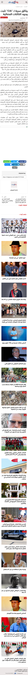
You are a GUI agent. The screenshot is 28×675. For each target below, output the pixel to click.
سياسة (24, 485)
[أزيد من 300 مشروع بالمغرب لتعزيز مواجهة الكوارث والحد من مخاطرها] (14, 398)
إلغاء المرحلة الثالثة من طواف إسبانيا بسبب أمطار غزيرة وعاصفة (14, 385)
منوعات (24, 328)
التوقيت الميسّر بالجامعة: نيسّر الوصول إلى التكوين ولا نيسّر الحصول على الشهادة (14, 431)
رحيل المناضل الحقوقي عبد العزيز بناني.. (15, 363)
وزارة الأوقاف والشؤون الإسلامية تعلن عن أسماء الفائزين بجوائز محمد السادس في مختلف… (14, 477)
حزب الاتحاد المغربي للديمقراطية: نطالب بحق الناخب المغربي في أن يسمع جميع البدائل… (15, 636)
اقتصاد (24, 392)
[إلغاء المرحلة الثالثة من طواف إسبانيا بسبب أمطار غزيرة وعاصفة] (14, 375)
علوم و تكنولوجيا (4, 17)
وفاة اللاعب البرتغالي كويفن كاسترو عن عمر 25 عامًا (13, 591)
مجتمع (24, 284)
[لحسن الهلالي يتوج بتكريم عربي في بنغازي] (14, 269)
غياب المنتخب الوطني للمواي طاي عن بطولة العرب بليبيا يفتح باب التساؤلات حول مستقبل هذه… (14, 660)
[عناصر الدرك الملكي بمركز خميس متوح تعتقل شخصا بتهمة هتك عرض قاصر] (14, 537)
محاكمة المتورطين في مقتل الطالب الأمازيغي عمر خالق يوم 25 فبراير (20, 200)
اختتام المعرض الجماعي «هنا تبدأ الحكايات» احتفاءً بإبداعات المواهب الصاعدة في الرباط (14, 321)
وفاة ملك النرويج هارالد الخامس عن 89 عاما (14, 299)
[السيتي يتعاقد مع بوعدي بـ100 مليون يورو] (14, 333)
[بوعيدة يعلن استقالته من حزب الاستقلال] (14, 560)
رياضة (24, 220)
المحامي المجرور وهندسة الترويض (16, 613)
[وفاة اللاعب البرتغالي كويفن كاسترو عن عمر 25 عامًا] (14, 581)
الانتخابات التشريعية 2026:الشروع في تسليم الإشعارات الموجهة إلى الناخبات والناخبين (15, 501)
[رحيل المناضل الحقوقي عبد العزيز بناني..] (14, 354)
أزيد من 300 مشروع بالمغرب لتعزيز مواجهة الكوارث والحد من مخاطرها (14, 408)
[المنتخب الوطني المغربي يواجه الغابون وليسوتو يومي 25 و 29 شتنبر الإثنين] (14, 443)
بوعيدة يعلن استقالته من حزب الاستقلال (14, 569)
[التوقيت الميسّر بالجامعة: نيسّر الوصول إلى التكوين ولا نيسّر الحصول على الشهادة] (14, 420)
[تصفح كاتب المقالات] (14, 184)
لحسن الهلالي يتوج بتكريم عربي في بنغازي (14, 278)
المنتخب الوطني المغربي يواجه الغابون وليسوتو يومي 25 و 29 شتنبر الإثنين (15, 453)
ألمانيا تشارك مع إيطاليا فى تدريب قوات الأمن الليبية (7, 200)
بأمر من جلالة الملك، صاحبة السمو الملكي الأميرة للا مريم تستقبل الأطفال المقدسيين (14, 525)
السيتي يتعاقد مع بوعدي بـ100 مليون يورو (14, 342)
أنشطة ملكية (23, 509)
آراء (25, 243)
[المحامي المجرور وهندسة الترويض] (14, 603)
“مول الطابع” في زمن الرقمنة (17, 257)
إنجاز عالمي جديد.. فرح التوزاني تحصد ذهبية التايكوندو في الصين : (14, 236)
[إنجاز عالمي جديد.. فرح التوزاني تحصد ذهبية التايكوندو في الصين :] (14, 225)
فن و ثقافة (23, 305)
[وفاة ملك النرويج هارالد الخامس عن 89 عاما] (14, 290)
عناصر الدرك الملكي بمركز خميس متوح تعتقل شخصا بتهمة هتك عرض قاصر (15, 547)
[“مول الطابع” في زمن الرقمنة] (14, 248)
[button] (22, 161)
